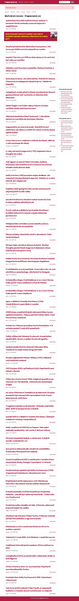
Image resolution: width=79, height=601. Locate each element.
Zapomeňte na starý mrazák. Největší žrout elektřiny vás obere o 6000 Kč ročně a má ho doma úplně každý (30, 130)
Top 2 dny (23, 12)
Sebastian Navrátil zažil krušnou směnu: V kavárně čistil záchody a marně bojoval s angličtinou (26, 23)
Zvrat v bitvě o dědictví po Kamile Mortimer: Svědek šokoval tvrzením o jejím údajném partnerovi (27, 213)
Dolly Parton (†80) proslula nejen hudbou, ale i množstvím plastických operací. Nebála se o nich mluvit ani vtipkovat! (30, 178)
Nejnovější (7, 12)
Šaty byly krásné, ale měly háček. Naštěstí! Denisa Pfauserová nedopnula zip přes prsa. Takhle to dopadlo (30, 81)
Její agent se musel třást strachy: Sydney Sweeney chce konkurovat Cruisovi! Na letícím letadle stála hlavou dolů (29, 165)
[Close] (72, 7)
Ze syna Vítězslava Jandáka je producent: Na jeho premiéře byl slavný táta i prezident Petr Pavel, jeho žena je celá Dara (30, 395)
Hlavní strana (21, 2)
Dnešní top (12, 12)
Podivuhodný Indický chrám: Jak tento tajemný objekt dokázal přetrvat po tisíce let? (26, 36)
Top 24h (17, 12)
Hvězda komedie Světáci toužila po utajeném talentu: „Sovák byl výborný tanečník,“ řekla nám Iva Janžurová (30, 494)
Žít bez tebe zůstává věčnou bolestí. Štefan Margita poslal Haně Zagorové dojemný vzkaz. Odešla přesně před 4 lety (28, 248)
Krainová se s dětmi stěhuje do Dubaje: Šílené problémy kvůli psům (66, 142)
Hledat (72, 2)
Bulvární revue (26, 2)
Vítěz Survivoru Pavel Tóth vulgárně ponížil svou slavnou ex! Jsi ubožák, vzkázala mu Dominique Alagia (30, 382)
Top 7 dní (33, 12)
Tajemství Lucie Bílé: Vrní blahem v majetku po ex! (30, 537)
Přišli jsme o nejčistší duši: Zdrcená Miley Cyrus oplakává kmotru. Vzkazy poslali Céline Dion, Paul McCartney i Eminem (30, 315)
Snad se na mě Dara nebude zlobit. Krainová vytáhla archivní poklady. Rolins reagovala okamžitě (67, 100)
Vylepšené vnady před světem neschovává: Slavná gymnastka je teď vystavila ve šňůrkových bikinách (30, 95)
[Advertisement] (66, 48)
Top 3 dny (28, 12)
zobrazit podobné (53, 29)
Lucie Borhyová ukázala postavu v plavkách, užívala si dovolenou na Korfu (67, 122)
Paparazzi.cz (11, 2)
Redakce (31, 2)
